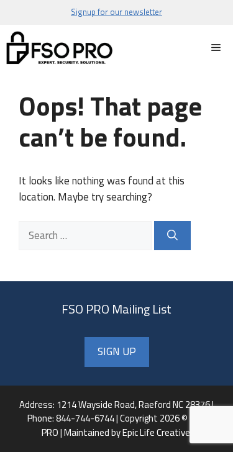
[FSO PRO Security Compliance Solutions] (60, 48)
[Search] (172, 236)
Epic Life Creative (156, 432)
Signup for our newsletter (116, 12)
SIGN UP (117, 351)
